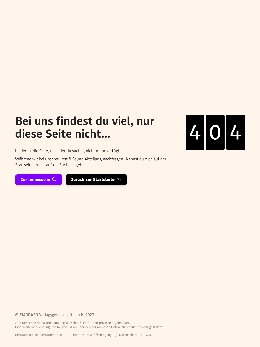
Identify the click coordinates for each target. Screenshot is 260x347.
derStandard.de (26, 335)
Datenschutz (128, 335)
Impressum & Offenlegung (92, 335)
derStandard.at (51, 335)
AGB (148, 335)
